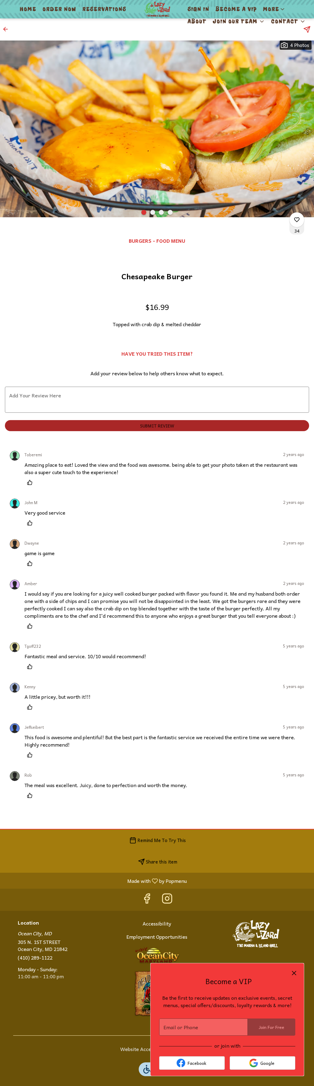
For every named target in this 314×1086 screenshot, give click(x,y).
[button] (274, 9)
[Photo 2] (152, 212)
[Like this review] (31, 482)
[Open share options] (307, 29)
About (197, 21)
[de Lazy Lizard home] (157, 9)
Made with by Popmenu (96, 880)
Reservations (104, 9)
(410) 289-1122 (35, 957)
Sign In (198, 9)
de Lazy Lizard (256, 934)
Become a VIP (236, 9)
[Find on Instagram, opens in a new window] (167, 899)
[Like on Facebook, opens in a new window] (146, 899)
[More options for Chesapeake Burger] (296, 219)
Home (28, 9)
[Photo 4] (170, 212)
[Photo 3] (161, 212)
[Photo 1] (143, 212)
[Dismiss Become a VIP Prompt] (294, 973)
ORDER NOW (59, 9)
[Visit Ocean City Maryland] (157, 954)
